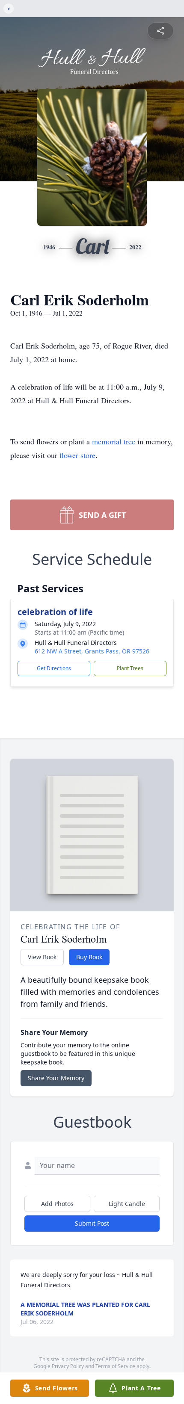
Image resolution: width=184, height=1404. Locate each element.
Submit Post (92, 1223)
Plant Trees (130, 668)
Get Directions (54, 668)
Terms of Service (115, 1366)
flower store (77, 455)
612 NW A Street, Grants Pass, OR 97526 (92, 651)
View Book (42, 957)
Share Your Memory (56, 1078)
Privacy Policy (68, 1366)
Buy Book (89, 957)
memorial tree (113, 441)
